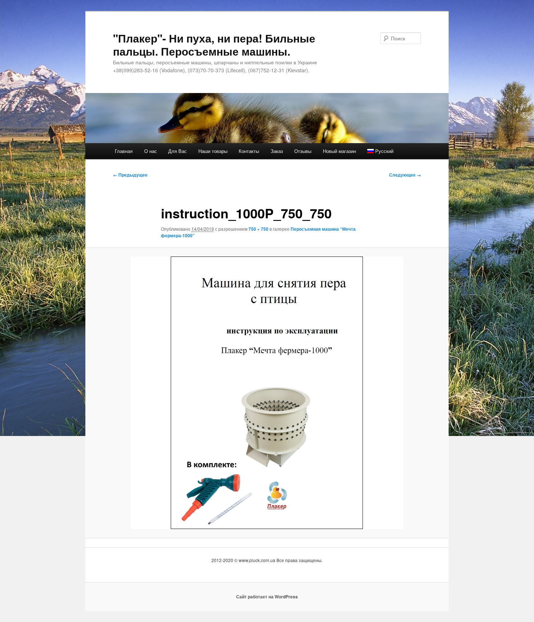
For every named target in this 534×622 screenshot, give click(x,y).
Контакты (249, 151)
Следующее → (405, 174)
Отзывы (302, 151)
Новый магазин (339, 151)
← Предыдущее (130, 174)
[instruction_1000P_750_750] (267, 393)
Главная (124, 151)
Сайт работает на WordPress (267, 596)
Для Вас (177, 151)
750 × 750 (258, 229)
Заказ (277, 151)
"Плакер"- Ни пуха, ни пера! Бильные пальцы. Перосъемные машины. (214, 44)
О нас (150, 151)
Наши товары (212, 151)
